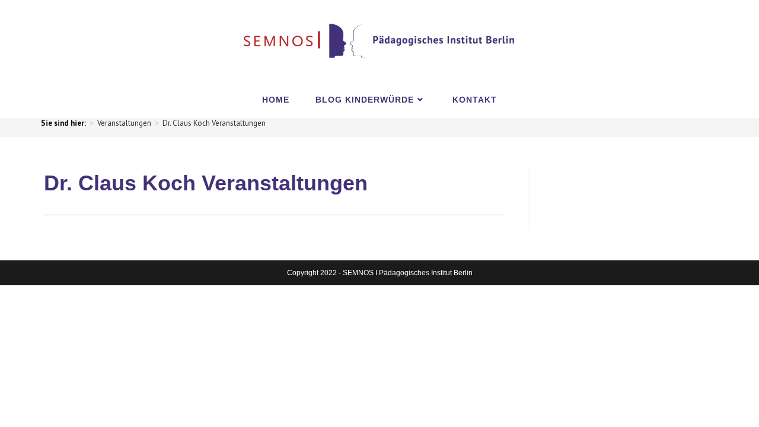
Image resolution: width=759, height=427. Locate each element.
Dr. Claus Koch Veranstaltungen (214, 123)
